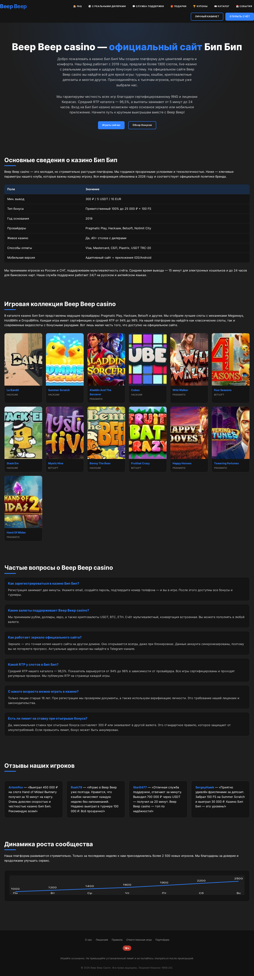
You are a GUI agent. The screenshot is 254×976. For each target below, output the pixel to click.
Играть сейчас (111, 125)
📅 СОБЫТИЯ (244, 6)
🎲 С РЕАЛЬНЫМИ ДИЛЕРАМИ (107, 6)
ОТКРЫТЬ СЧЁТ (240, 16)
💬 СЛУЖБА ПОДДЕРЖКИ (148, 6)
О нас (88, 939)
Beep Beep (13, 6)
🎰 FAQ (77, 6)
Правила (117, 939)
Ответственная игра (139, 939)
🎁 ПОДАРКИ (179, 6)
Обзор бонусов (142, 125)
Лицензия (102, 939)
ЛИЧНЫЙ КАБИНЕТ (207, 16)
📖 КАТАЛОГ (221, 6)
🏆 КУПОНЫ (200, 6)
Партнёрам (162, 939)
